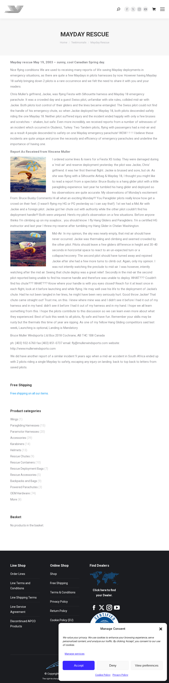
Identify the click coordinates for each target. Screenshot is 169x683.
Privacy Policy (120, 675)
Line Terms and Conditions (20, 585)
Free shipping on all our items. (29, 393)
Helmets (15, 450)
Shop (53, 574)
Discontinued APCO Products (23, 623)
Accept (78, 665)
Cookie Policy (102, 675)
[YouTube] (117, 609)
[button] (161, 629)
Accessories (18, 437)
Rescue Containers (22, 462)
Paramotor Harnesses (24, 431)
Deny (112, 665)
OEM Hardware (20, 493)
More (13, 499)
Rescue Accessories (23, 474)
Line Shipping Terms (23, 597)
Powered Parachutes (24, 487)
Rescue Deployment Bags (27, 468)
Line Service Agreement (18, 609)
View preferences (146, 665)
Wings (14, 419)
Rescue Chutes (20, 456)
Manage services (74, 653)
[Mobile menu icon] (162, 9)
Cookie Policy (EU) (61, 620)
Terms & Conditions (62, 592)
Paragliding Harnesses (24, 425)
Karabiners (17, 444)
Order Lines (17, 574)
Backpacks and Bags (23, 481)
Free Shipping (59, 583)
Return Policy (58, 611)
